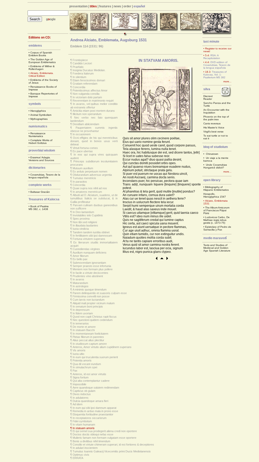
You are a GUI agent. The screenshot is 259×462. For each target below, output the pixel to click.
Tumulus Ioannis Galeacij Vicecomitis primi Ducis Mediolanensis (112, 451)
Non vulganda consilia (86, 93)
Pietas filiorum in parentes (88, 336)
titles (93, 6)
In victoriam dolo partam (87, 97)
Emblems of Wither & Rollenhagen (42, 67)
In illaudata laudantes (85, 225)
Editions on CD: (40, 37)
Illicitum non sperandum (87, 113)
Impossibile (79, 384)
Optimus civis (81, 454)
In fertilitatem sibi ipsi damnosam (92, 235)
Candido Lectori (82, 63)
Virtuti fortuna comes (85, 147)
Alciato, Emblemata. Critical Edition (41, 74)
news (117, 6)
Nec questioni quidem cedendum (93, 319)
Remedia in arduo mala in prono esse (95, 411)
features (105, 6)
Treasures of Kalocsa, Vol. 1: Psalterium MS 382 (215, 74)
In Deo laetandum (83, 212)
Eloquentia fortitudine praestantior (93, 414)
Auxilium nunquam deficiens (89, 252)
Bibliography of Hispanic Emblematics (216, 188)
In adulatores (81, 397)
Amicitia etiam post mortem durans (94, 110)
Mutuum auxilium (83, 168)
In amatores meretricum (87, 191)
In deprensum (81, 309)
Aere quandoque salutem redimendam (96, 387)
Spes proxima (81, 218)
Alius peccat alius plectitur (88, 340)
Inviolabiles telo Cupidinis (88, 215)
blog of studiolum (215, 147)
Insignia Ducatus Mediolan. (89, 70)
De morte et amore (84, 326)
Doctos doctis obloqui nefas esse (93, 434)
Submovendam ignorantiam (89, 262)
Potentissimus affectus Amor (90, 90)
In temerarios (81, 323)
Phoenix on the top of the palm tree (216, 118)
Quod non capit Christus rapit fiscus (95, 316)
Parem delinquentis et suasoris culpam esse (100, 293)
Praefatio (78, 66)
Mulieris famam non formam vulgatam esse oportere (104, 437)
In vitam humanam (84, 424)
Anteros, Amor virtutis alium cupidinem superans (102, 347)
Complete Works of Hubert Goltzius (40, 141)
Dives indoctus (82, 394)
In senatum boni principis (88, 306)
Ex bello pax (80, 259)
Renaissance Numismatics (37, 135)
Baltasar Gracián (40, 191)
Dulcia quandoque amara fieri (90, 400)
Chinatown (212, 153)
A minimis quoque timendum (89, 289)
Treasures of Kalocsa (44, 199)
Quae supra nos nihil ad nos (90, 188)
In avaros (78, 279)
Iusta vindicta (81, 228)
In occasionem (82, 134)
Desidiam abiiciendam (86, 124)
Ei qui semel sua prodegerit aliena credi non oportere (105, 431)
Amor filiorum (81, 255)
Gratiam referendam (85, 83)
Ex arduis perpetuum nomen (90, 171)
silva (206, 89)
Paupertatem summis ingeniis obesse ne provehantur (94, 129)
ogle (53, 19)
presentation (78, 6)
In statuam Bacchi (84, 330)
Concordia (79, 87)
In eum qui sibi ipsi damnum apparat (94, 407)
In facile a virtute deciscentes (90, 272)
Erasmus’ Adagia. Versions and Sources (41, 159)
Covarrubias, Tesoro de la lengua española (44, 176)
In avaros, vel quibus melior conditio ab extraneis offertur (94, 105)
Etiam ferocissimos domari (89, 80)
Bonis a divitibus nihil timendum (91, 441)
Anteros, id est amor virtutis (89, 374)
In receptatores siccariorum (89, 417)
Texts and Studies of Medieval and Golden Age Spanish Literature (216, 248)
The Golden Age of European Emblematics (42, 61)
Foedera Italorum (83, 73)
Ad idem (77, 404)
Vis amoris (79, 350)
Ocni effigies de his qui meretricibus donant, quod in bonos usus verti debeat (94, 141)
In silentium (79, 77)
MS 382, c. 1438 (38, 209)
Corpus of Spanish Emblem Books (40, 54)
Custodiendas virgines (86, 249)
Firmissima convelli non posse (91, 296)
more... (227, 81)
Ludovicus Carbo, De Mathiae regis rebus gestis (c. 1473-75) (216, 220)
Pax (75, 370)
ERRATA (78, 457)
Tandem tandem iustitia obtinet (91, 232)
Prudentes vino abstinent (88, 276)
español (139, 6)
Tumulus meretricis (84, 178)
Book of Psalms (39, 206)
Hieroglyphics (38, 110)
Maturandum (80, 282)
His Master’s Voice (213, 127)
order (127, 6)
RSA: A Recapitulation (211, 57)
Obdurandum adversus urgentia (92, 174)
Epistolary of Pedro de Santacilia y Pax (217, 228)
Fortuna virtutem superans (89, 238)
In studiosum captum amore (90, 343)
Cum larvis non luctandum (88, 299)
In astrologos (81, 286)
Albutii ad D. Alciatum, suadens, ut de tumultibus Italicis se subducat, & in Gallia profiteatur (94, 198)
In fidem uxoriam (83, 313)
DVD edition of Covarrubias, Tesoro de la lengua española (216, 65)
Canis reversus (212, 123)
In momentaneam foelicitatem (90, 333)
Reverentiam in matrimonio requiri (93, 100)
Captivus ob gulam (84, 390)
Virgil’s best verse (213, 131)
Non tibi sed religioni (85, 222)
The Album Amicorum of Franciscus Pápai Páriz (216, 210)
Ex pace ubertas (83, 151)
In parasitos (80, 181)
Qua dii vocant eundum (87, 363)
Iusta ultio (78, 353)
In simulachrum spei (85, 367)
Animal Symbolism (40, 114)
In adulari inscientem (85, 447)
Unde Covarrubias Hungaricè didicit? (215, 166)
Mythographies (39, 119)
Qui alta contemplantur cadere (91, 380)
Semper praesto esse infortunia (92, 265)
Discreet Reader (208, 97)
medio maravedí (215, 238)
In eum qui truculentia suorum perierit (95, 357)
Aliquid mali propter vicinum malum (94, 303)
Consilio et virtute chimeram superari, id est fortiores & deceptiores (113, 444)
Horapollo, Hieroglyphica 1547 (214, 195)
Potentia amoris (82, 360)
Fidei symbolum (82, 421)
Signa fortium (81, 377)
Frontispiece (80, 60)
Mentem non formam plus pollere (93, 269)
